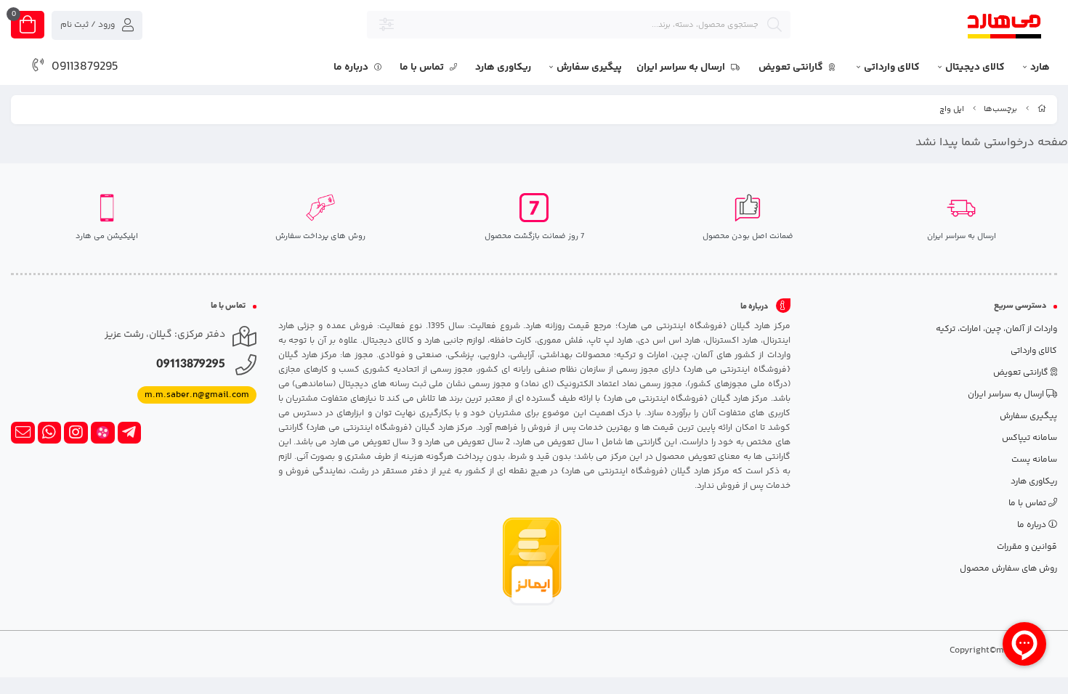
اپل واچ (951, 109)
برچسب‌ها (1000, 109)
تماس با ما (423, 67)
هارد (1040, 67)
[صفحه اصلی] (1041, 109)
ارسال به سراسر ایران (681, 67)
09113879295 (85, 66)
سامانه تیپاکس (1029, 438)
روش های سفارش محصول (1008, 569)
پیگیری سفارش (589, 67)
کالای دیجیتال (975, 67)
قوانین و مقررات (1027, 547)
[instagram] (76, 432)
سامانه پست (1034, 460)
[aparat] (103, 432)
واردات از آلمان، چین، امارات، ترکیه (996, 329)
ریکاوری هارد (503, 67)
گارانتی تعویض (791, 67)
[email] (23, 432)
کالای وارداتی (892, 67)
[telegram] (129, 432)
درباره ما (352, 67)
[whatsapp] (50, 432)
